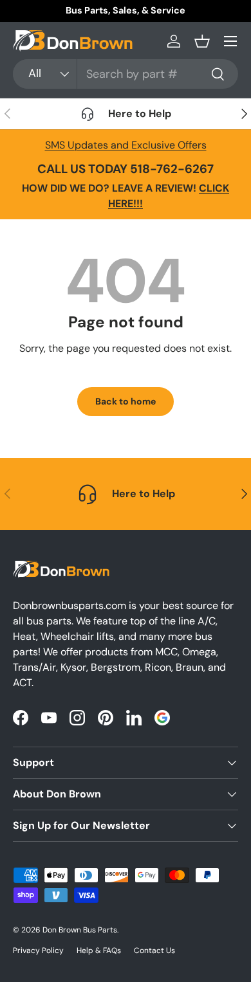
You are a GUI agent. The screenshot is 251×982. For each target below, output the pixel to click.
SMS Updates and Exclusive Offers (126, 145)
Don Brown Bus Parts (79, 930)
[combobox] (125, 74)
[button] (202, 41)
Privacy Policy (38, 950)
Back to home (125, 401)
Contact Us (154, 950)
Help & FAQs (99, 950)
